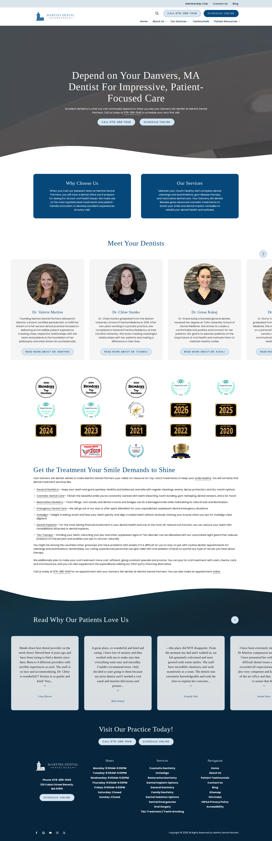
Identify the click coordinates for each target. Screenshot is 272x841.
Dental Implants (47, 525)
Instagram (57, 833)
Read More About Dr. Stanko (126, 351)
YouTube (50, 833)
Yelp (64, 833)
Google (43, 833)
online (216, 571)
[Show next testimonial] (235, 620)
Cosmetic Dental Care (50, 496)
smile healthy (203, 478)
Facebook (36, 833)
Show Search (157, 13)
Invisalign (42, 515)
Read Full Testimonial (45, 685)
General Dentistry (48, 489)
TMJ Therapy (45, 535)
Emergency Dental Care (52, 508)
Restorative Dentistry (50, 502)
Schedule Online (221, 13)
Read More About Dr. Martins (48, 351)
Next (263, 254)
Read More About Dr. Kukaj (204, 351)
